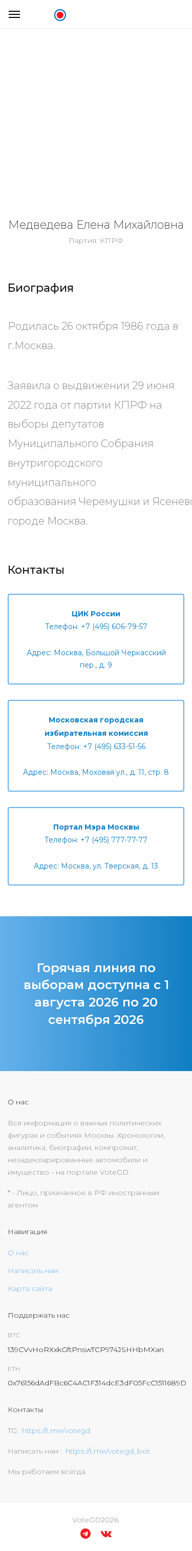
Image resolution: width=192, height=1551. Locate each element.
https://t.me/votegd (56, 1430)
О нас (18, 1252)
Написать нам (33, 1270)
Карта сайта (30, 1288)
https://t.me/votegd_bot (108, 1451)
